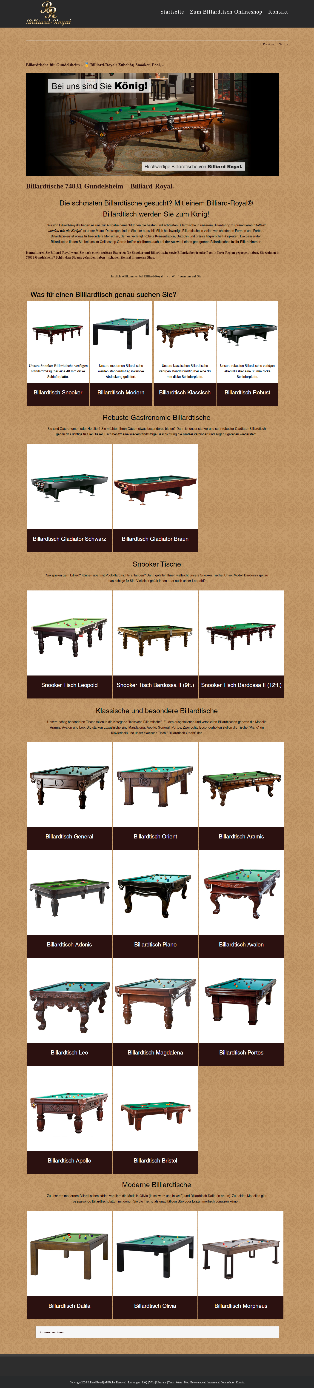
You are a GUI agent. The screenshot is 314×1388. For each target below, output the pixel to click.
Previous (268, 44)
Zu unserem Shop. (52, 1332)
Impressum (213, 1382)
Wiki (151, 1382)
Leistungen (134, 1382)
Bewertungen (197, 1382)
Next (282, 44)
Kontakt (240, 1382)
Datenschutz (227, 1382)
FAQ (144, 1382)
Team (171, 1382)
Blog (186, 1382)
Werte (179, 1382)
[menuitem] (175, 11)
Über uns (161, 1382)
